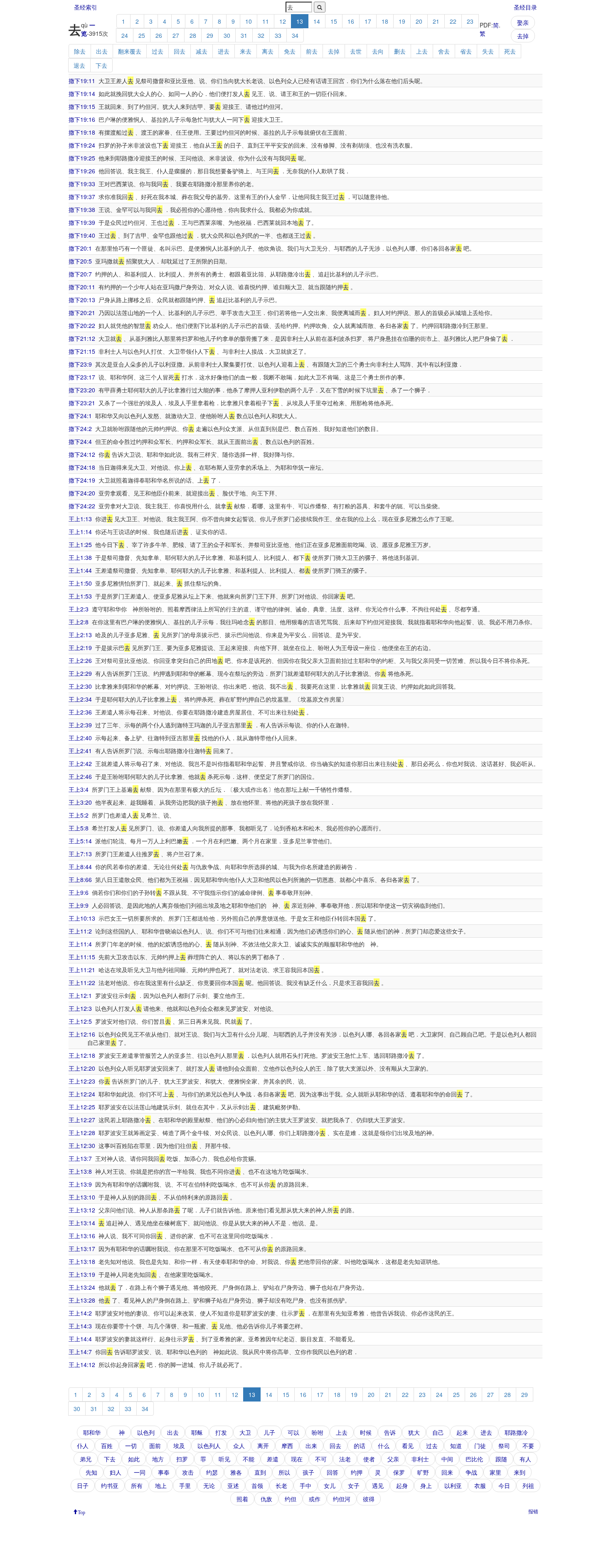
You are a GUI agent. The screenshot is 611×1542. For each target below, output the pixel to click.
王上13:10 (82, 1197)
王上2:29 (80, 673)
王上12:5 (80, 1021)
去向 (378, 51)
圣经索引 (85, 7)
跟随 (501, 1459)
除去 (80, 51)
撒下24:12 (82, 454)
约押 (356, 1472)
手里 (185, 1485)
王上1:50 (80, 583)
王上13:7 (80, 1158)
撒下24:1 (80, 415)
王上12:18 (82, 1055)
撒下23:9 (80, 364)
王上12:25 (82, 1107)
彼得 (368, 1499)
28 (193, 35)
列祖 (528, 1485)
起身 (402, 1485)
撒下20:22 (82, 325)
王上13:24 (82, 1287)
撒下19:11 (82, 80)
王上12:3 (80, 1008)
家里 (495, 1472)
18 (385, 21)
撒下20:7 (80, 274)
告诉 (390, 1432)
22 (453, 21)
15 (333, 21)
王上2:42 (80, 763)
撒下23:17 (82, 377)
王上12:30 (82, 1145)
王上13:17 (82, 1248)
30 (227, 35)
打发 (221, 1432)
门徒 (480, 1445)
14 (316, 21)
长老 (281, 1485)
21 (436, 21)
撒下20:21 (82, 312)
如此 (134, 1459)
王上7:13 (80, 854)
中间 (447, 1459)
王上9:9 (79, 905)
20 (419, 21)
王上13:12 (82, 1210)
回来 (447, 1472)
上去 (422, 51)
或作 (314, 1499)
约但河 (341, 1499)
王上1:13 (80, 519)
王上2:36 (80, 712)
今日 (504, 1485)
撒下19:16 (82, 119)
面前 (155, 1445)
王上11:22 (82, 982)
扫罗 (182, 1459)
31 (244, 35)
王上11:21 (82, 970)
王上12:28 (82, 1132)
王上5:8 (79, 828)
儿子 (269, 1432)
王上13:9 (80, 1184)
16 (350, 21)
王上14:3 (80, 1326)
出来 (311, 1445)
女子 (354, 1485)
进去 (223, 51)
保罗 (399, 1472)
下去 (101, 65)
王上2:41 (80, 750)
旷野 (423, 1472)
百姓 (107, 1445)
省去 (466, 51)
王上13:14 (82, 1223)
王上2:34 (80, 699)
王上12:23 (82, 1081)
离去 (267, 51)
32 (261, 35)
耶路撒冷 (516, 1432)
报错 (533, 1511)
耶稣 (197, 1432)
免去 (290, 51)
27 (175, 35)
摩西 (287, 1445)
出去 (102, 51)
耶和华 (92, 1432)
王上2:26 (80, 660)
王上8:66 (80, 879)
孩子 (308, 1472)
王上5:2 (79, 815)
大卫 (245, 1432)
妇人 (115, 1472)
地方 (158, 1459)
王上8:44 (80, 866)
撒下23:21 (82, 403)
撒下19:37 (82, 196)
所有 (137, 1485)
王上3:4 (79, 789)
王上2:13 (80, 635)
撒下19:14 (82, 93)
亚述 (233, 1485)
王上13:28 (82, 1300)
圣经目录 (525, 7)
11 (265, 21)
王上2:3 (79, 609)
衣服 (480, 1485)
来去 (245, 51)
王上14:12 (82, 1364)
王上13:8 (80, 1171)
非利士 (420, 1459)
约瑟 (212, 1472)
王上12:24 (82, 1094)
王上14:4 (80, 1339)
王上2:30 (80, 686)
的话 (359, 1445)
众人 (239, 1445)
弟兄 (85, 1459)
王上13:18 (82, 1261)
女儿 (329, 1485)
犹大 (414, 1432)
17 (368, 21)
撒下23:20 (82, 390)
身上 (426, 1485)
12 (282, 21)
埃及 (179, 1445)
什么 (383, 1445)
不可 (321, 1459)
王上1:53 (80, 596)
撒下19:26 (82, 171)
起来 (462, 1432)
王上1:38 (80, 557)
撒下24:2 (80, 428)
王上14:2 (80, 1313)
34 (295, 35)
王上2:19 (80, 647)
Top (81, 1512)
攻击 (188, 1472)
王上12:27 (82, 1120)
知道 (456, 1445)
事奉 (164, 1472)
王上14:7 (80, 1351)
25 (141, 35)
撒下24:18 (82, 467)
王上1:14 (80, 531)
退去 (79, 65)
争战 (471, 1472)
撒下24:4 (80, 441)
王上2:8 (79, 622)
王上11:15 (82, 957)
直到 (260, 1472)
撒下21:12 (82, 338)
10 (248, 21)
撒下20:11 (82, 287)
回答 (332, 1472)
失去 (488, 51)
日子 (83, 1485)
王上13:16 (82, 1236)
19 (402, 21)
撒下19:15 (82, 106)
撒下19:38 (82, 209)
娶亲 (523, 22)
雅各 (236, 1472)
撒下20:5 (80, 261)
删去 (400, 51)
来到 (519, 1472)
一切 (131, 1445)
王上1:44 (80, 570)
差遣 (272, 1459)
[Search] (319, 7)
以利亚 (453, 1485)
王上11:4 (80, 944)
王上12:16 (82, 1034)
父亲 (393, 1459)
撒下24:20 (82, 493)
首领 (257, 1485)
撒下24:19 (82, 480)
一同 (139, 1472)
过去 (157, 51)
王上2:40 (80, 738)
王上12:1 (80, 995)
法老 (345, 1459)
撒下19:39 (82, 222)
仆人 (83, 1445)
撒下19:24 (82, 145)
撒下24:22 (82, 506)
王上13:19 (82, 1274)
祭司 (504, 1445)
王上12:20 (82, 1068)
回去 (179, 51)
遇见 (378, 1485)
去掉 (523, 36)
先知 (91, 1472)
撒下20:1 (80, 248)
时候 (366, 1432)
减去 (201, 51)
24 (124, 35)
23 (470, 21)
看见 (408, 1445)
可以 (293, 1432)
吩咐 (317, 1432)
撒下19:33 (82, 184)
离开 (263, 1445)
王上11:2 (80, 931)
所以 (284, 1472)
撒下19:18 (82, 132)
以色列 (146, 1432)
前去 (312, 51)
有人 (525, 1459)
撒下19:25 (82, 158)
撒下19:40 (82, 235)
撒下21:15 (82, 351)
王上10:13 (82, 918)
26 (158, 35)
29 (210, 35)
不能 (248, 1459)
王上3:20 (80, 802)
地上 (161, 1485)
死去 (510, 51)
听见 (224, 1459)
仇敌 (266, 1499)
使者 (369, 1459)
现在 (297, 1459)
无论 (209, 1485)
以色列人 (209, 1445)
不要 (528, 1445)
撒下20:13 (82, 300)
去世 (356, 51)
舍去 (444, 51)
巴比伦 (474, 1459)
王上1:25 (80, 544)
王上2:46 (80, 776)
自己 (438, 1432)
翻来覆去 (129, 51)
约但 (290, 1499)
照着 (242, 1499)
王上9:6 (79, 892)
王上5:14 (80, 841)
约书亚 (109, 1485)
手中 (305, 1485)
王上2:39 (80, 725)
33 (278, 35)
